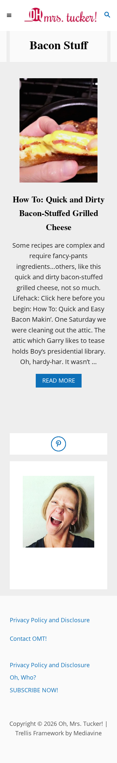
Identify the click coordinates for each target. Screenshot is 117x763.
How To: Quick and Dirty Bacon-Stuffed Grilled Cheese (59, 213)
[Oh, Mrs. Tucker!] (59, 15)
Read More (61, 382)
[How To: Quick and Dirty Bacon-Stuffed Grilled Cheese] (59, 133)
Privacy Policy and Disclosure (50, 620)
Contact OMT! (28, 638)
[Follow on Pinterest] (58, 443)
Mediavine (87, 733)
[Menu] (10, 15)
